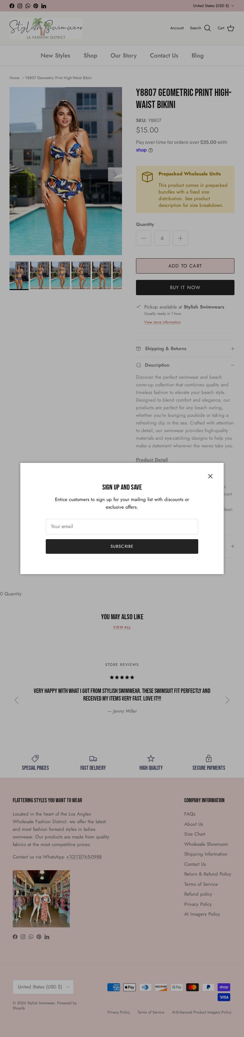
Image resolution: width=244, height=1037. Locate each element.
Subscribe (122, 546)
